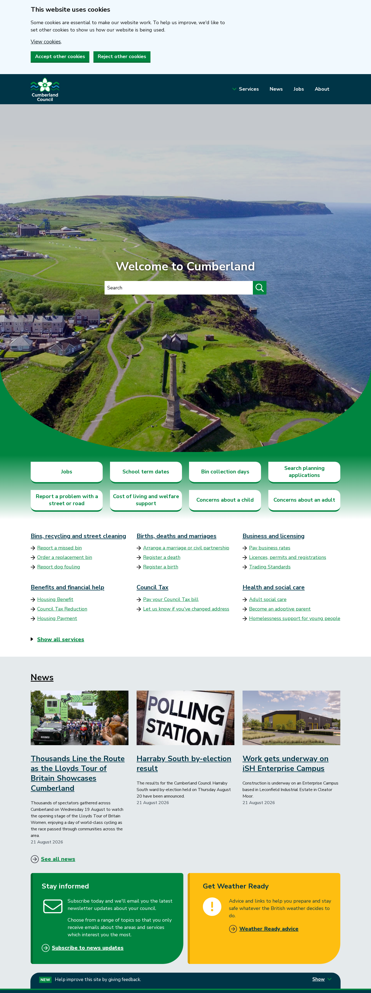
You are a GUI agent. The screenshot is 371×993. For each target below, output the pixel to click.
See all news (58, 859)
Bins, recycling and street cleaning (78, 536)
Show (318, 979)
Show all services (60, 639)
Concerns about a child (225, 500)
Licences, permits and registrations (287, 557)
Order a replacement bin (64, 557)
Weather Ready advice (268, 928)
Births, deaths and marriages (176, 536)
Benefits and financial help (67, 587)
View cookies (46, 41)
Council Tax (152, 587)
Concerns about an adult (304, 500)
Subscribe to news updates (88, 947)
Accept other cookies (60, 56)
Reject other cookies (122, 56)
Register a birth (160, 567)
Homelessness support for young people (294, 618)
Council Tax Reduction (62, 609)
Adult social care (268, 599)
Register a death (161, 557)
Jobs (299, 89)
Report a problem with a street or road (67, 500)
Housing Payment (57, 618)
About (322, 89)
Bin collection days (225, 471)
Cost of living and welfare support (146, 500)
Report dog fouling (58, 567)
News (276, 89)
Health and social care (274, 587)
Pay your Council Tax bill (171, 599)
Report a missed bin (59, 548)
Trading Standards (270, 567)
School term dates (145, 471)
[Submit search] (259, 288)
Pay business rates (269, 548)
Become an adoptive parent (280, 609)
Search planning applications (304, 471)
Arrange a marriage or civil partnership (186, 548)
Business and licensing (273, 536)
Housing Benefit (55, 599)
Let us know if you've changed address (186, 609)
